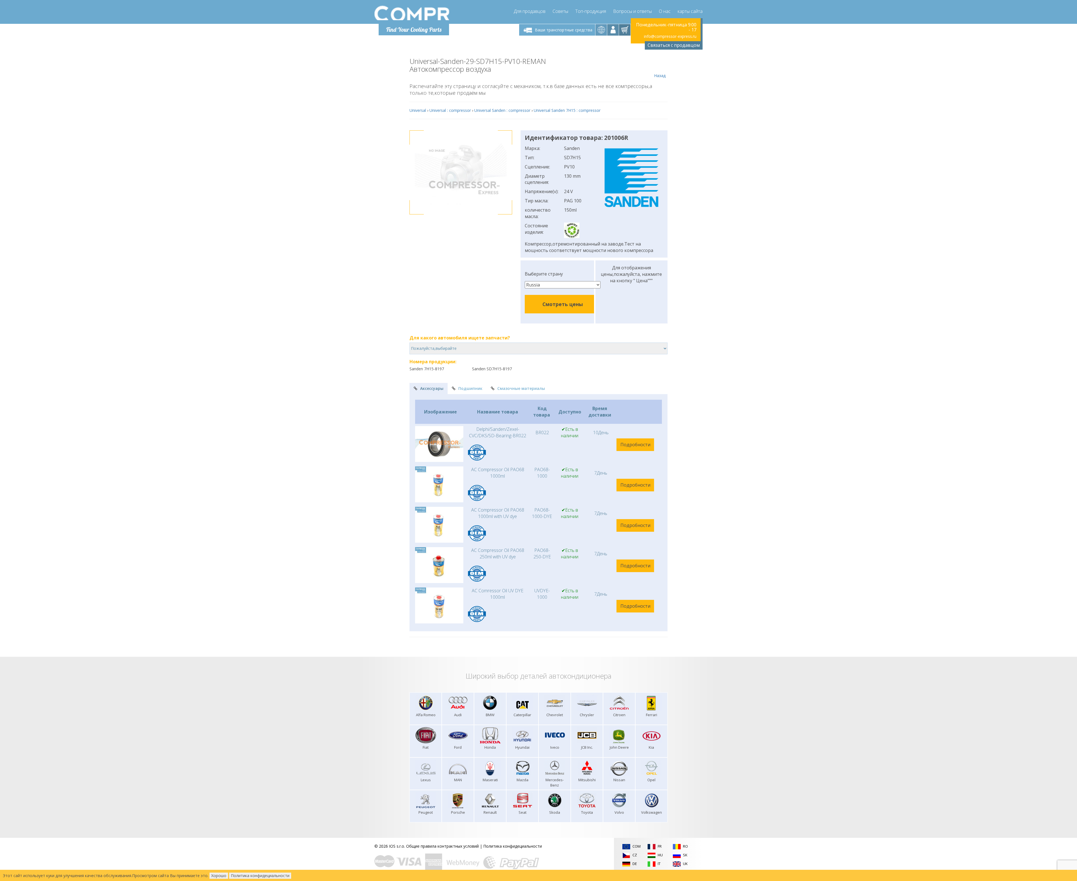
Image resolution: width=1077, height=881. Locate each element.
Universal (417, 110)
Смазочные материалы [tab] (521, 388)
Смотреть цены (562, 304)
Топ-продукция (590, 11)
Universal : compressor (450, 110)
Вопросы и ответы (632, 11)
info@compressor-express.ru (670, 36)
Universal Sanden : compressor (502, 110)
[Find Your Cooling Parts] (412, 13)
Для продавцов (530, 11)
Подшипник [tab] (470, 388)
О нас (665, 11)
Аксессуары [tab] (431, 388)
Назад (660, 75)
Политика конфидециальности (512, 846)
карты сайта (690, 11)
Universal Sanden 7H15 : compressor (567, 110)
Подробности (635, 444)
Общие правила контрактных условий (442, 846)
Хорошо (218, 875)
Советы (560, 11)
